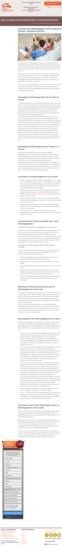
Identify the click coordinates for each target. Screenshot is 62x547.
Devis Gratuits (53, 3)
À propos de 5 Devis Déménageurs (52, 530)
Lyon (23, 534)
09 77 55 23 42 (55, 7)
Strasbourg (24, 542)
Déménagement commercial (7, 535)
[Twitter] (55, 535)
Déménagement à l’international (8, 536)
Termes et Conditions (16, 518)
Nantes (23, 539)
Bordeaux (24, 540)
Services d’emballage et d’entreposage (9, 538)
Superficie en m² (9, 489)
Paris (23, 530)
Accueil (33, 23)
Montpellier (24, 543)
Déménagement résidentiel (7, 531)
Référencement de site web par (53, 538)
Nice (23, 537)
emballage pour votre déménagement (46, 194)
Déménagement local (5, 534)
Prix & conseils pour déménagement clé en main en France (48, 23)
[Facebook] (47, 535)
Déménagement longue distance (8, 532)
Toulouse (24, 535)
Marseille (24, 532)
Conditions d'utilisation (50, 532)
